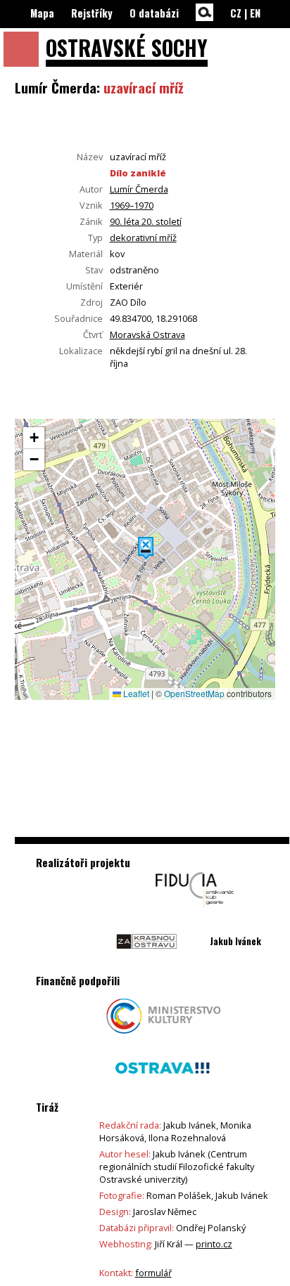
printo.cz (214, 1244)
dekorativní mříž (143, 237)
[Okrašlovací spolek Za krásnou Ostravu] (146, 962)
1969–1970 (131, 205)
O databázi (154, 13)
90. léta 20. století (146, 221)
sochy (127, 47)
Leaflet (135, 693)
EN (255, 13)
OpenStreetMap (194, 693)
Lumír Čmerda (139, 189)
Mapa (42, 13)
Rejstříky (92, 13)
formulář (153, 1272)
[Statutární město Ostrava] (162, 1089)
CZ (235, 13)
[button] (145, 548)
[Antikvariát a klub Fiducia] (195, 910)
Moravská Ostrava (147, 334)
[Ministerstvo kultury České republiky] (163, 1037)
